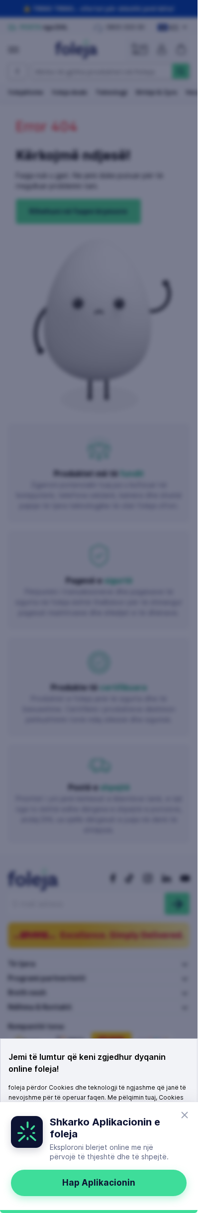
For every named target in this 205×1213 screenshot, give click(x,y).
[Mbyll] (185, 1115)
